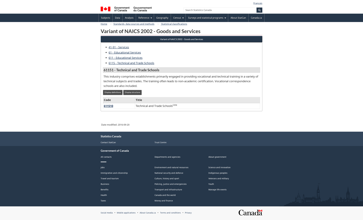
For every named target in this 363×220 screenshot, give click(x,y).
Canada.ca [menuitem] (256, 17)
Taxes (103, 200)
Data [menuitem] (117, 17)
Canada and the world (165, 195)
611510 (108, 106)
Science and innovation (219, 167)
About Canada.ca (148, 212)
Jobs (103, 167)
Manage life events (217, 189)
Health (104, 195)
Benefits (104, 189)
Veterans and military (218, 178)
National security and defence (169, 173)
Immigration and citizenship (114, 173)
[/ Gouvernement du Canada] (126, 9)
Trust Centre (160, 142)
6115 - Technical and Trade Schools (131, 63)
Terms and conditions (170, 212)
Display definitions (113, 92)
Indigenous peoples (217, 173)
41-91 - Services (119, 47)
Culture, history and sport (167, 178)
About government (217, 157)
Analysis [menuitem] (129, 17)
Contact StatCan (108, 142)
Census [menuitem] (177, 17)
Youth (211, 184)
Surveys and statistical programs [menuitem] (205, 17)
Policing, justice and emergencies (171, 184)
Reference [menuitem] (143, 17)
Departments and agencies (167, 157)
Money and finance (164, 200)
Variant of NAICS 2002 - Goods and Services (181, 39)
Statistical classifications (174, 24)
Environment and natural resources (171, 167)
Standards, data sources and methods (133, 24)
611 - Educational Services (126, 58)
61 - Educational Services (125, 52)
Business (105, 184)
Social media (107, 212)
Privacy (188, 212)
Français (257, 3)
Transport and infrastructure (168, 189)
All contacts (106, 157)
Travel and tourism (110, 178)
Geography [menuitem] (162, 17)
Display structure (132, 92)
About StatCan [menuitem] (238, 17)
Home (104, 24)
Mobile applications (126, 212)
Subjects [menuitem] (105, 17)
